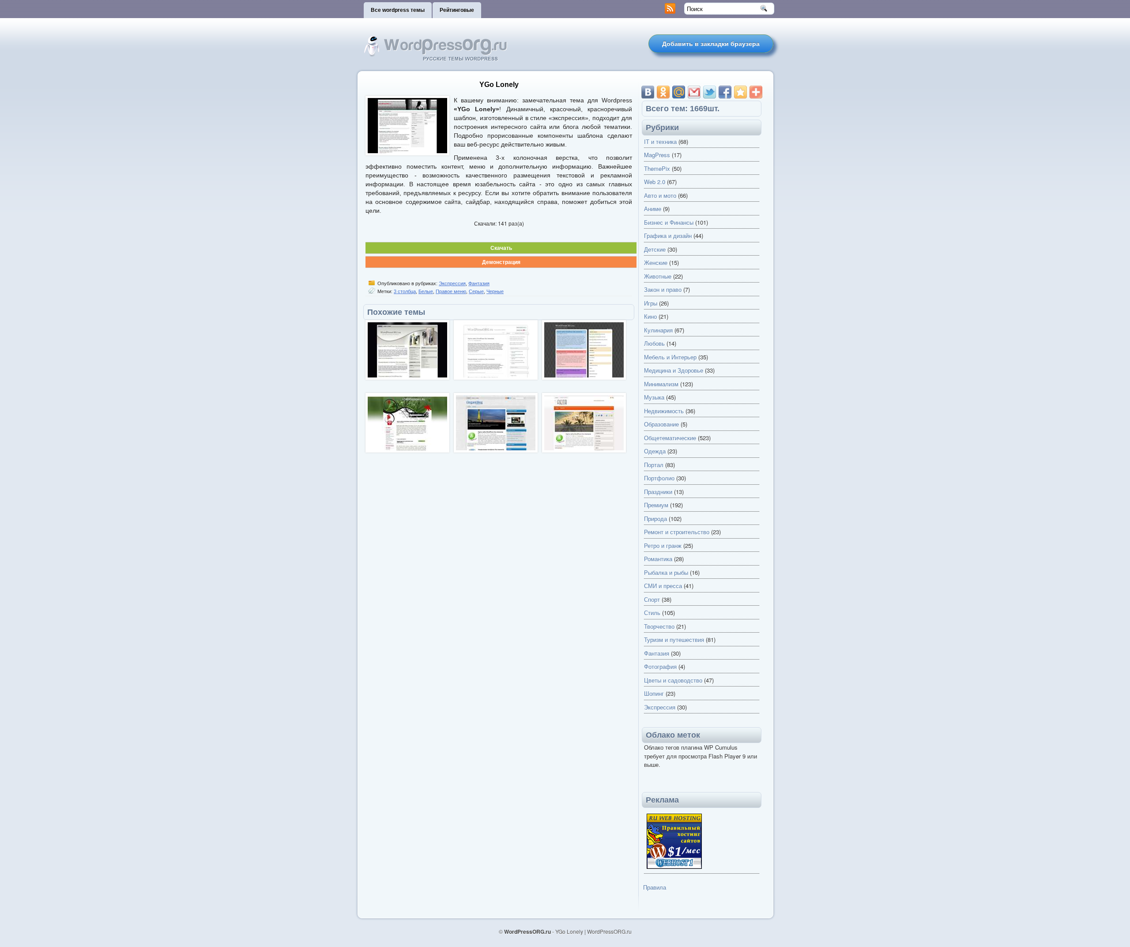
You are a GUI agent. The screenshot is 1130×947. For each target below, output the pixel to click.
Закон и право (663, 289)
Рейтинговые (457, 10)
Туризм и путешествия (674, 639)
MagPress (657, 155)
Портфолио (659, 478)
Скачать (501, 248)
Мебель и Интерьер (670, 357)
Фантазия (479, 283)
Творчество (659, 626)
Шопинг (654, 693)
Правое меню (451, 291)
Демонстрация (501, 262)
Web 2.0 (654, 181)
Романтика (658, 559)
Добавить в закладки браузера (711, 43)
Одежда (655, 451)
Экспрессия (452, 283)
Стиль (652, 612)
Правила (654, 887)
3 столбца (405, 291)
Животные (657, 276)
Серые (476, 291)
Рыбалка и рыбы (666, 572)
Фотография (660, 666)
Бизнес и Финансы (668, 222)
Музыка (654, 397)
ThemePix (657, 168)
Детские (655, 249)
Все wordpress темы (398, 10)
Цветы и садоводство (673, 680)
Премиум (656, 505)
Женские (655, 262)
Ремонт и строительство (676, 532)
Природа (655, 518)
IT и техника (660, 141)
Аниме (652, 208)
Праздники (658, 491)
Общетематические (670, 438)
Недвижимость (664, 411)
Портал (653, 464)
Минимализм (661, 384)
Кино (650, 316)
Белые (425, 291)
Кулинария (658, 330)
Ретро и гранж (663, 545)
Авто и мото (660, 195)
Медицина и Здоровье (673, 370)
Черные (495, 291)
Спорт (652, 599)
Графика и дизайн (668, 235)
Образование (661, 424)
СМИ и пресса (663, 585)
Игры (650, 303)
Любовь (654, 343)
